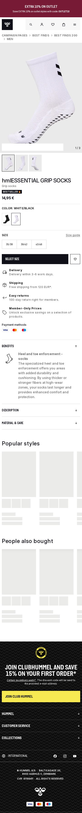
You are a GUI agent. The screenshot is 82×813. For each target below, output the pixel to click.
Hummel (8, 714)
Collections (12, 738)
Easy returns (19, 295)
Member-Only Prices (25, 308)
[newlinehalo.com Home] (7, 24)
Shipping (16, 283)
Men (10, 39)
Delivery (15, 270)
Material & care (12, 423)
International (18, 755)
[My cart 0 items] (63, 24)
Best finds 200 (65, 35)
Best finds (40, 35)
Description (10, 410)
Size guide (73, 235)
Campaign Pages (14, 35)
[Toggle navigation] (31, 24)
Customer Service (16, 726)
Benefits (8, 346)
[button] (41, 24)
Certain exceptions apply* (21, 680)
